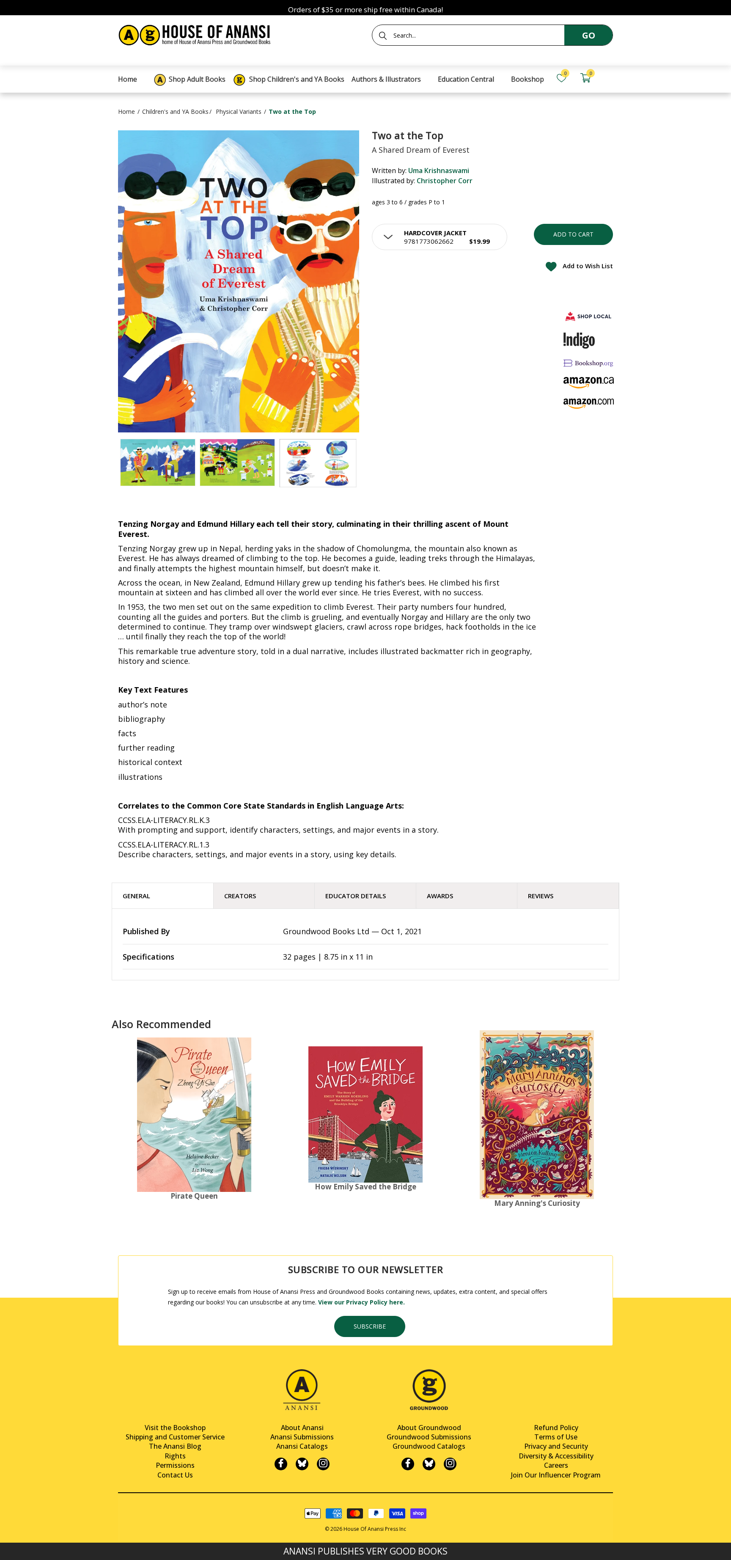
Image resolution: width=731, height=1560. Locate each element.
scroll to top (9, 1546)
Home (126, 111)
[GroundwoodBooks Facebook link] (408, 1464)
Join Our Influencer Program (556, 1475)
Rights (175, 1456)
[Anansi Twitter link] (302, 1464)
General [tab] (136, 895)
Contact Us (175, 1475)
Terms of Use (555, 1437)
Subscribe (370, 1326)
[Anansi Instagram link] (323, 1464)
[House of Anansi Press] (196, 34)
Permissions (175, 1465)
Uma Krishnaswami (438, 170)
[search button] (383, 35)
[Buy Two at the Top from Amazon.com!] (588, 403)
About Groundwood (429, 1427)
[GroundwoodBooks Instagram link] (450, 1464)
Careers (556, 1465)
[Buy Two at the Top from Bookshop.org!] (588, 363)
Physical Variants (238, 111)
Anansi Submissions (302, 1437)
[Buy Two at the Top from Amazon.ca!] (588, 382)
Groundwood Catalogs (429, 1446)
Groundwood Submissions (429, 1437)
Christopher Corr (445, 180)
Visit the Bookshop (175, 1427)
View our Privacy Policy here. (361, 1302)
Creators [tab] (240, 895)
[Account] (609, 78)
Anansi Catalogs (302, 1446)
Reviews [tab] (540, 895)
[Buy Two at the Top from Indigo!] (579, 341)
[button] (439, 237)
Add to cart (573, 234)
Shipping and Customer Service (175, 1437)
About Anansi (302, 1427)
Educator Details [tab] (355, 895)
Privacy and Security (556, 1446)
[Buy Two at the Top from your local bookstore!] (588, 316)
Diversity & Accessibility (556, 1456)
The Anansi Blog (175, 1446)
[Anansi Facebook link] (281, 1464)
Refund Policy (556, 1427)
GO (588, 35)
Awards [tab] (440, 895)
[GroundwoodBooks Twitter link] (429, 1464)
